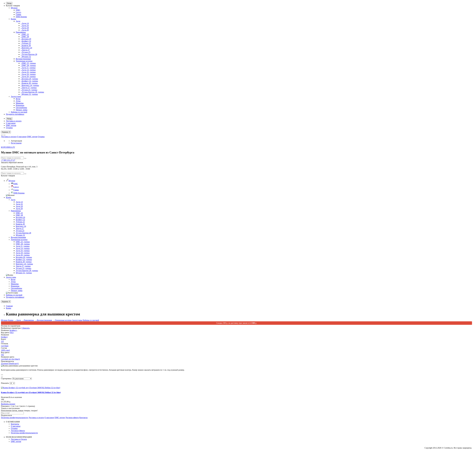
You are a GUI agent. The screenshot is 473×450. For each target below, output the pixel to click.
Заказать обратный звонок (12, 162)
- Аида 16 (25, 26)
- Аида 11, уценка (28, 68)
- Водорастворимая (43, 320)
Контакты (83, 418)
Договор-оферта (72, 418)
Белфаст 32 (20, 220)
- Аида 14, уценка (28, 70)
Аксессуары (16, 96)
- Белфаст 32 (26, 41)
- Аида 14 (25, 23)
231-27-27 (8, 160)
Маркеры (20, 103)
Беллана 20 (20, 217)
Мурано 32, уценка (24, 273)
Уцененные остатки (24, 61)
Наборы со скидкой (19, 112)
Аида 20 (19, 208)
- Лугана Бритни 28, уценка (32, 92)
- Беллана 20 (26, 39)
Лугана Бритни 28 (23, 233)
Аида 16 (19, 204)
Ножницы (20, 105)
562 (12, 332)
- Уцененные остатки (62, 320)
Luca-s (18, 12)
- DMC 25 (25, 34)
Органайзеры (21, 107)
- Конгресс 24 (26, 48)
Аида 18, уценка (23, 253)
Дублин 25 (20, 222)
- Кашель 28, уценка (29, 83)
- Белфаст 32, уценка (29, 81)
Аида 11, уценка (22, 246)
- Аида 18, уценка (28, 74)
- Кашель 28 (26, 45)
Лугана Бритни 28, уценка (27, 271)
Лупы (18, 101)
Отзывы (9, 128)
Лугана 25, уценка (23, 268)
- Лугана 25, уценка (29, 90)
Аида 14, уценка (23, 248)
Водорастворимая (23, 59)
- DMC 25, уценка (28, 63)
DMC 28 (19, 215)
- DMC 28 (25, 37)
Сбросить (26, 328)
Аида (18, 21)
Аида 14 (19, 202)
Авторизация (16, 141)
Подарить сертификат (15, 114)
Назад (9, 3)
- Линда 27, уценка (29, 88)
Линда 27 (20, 228)
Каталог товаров (13, 6)
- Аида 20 (25, 30)
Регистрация (16, 143)
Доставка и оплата (13, 121)
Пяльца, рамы (21, 110)
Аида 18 (19, 206)
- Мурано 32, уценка (29, 94)
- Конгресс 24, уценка (30, 85)
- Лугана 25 (25, 52)
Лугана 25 (20, 231)
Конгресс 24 (21, 226)
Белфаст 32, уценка (24, 259)
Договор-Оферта (18, 431)
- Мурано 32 (26, 57)
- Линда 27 (25, 50)
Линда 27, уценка (23, 266)
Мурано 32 (20, 235)
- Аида (17, 320)
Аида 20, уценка (23, 255)
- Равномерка (27, 320)
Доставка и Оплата (19, 439)
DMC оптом (11, 125)
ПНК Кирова (21, 17)
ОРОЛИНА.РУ (8, 147)
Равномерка (21, 32)
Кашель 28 (20, 224)
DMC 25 (19, 213)
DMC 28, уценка (23, 244)
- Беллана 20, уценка (29, 79)
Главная (9, 306)
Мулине (14, 8)
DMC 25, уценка (23, 242)
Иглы (18, 99)
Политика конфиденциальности (14, 418)
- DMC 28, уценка (28, 65)
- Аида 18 (25, 28)
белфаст (13, 330)
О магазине (11, 123)
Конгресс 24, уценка (24, 264)
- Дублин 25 (26, 43)
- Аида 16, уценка (28, 72)
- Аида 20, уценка (28, 76)
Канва (13, 19)
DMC (18, 10)
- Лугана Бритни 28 (29, 54)
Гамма (18, 14)
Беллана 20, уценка (24, 257)
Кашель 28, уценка (24, 262)
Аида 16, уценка (23, 251)
